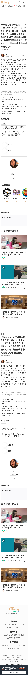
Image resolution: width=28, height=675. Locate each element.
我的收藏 (20, 635)
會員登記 (24, 2)
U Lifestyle (7, 655)
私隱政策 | (23, 659)
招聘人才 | (11, 661)
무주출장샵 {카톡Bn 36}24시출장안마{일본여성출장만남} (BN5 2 (13, 127)
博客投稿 (17, 627)
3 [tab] (15, 11)
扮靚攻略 (7, 108)
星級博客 (21, 624)
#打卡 (14, 645)
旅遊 (2, 21)
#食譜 (18, 645)
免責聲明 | (11, 659)
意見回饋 (10, 627)
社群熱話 (19, 6)
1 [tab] (10, 11)
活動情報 (13, 108)
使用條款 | (17, 659)
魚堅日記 (6, 198)
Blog (14, 657)
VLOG (9, 624)
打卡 (10, 106)
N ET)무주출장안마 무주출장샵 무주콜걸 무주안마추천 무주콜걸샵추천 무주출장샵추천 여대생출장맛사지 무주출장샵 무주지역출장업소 (13, 134)
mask (4, 123)
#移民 (19, 648)
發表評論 (6, 217)
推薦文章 (14, 624)
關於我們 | (5, 659)
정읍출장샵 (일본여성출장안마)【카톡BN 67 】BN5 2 (13, 429)
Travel (13, 655)
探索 (4, 624)
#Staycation (11, 648)
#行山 (9, 645)
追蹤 (23, 55)
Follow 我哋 (10, 113)
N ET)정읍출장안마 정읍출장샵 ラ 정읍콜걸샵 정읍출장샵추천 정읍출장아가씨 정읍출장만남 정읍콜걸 (13, 434)
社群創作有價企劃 (7, 6)
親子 (22, 106)
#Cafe (23, 645)
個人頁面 (7, 635)
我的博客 (17, 638)
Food (9, 657)
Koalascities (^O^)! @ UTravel (16, 198)
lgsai (7, 54)
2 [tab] (13, 11)
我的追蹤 (10, 638)
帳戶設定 (14, 635)
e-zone (18, 657)
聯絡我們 (17, 661)
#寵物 (4, 645)
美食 (18, 106)
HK (17, 655)
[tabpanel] (14, 10)
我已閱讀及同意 (14, 672)
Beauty (22, 655)
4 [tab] (17, 11)
